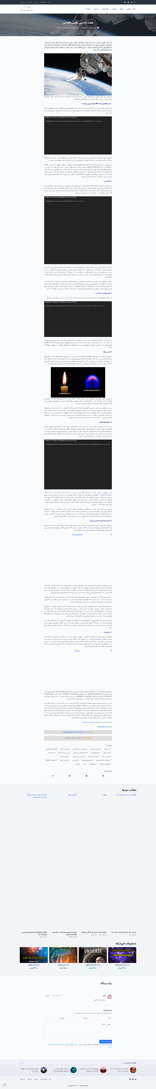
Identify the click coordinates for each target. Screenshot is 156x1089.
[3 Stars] (87, 738)
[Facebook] (131, 2)
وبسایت (62, 1018)
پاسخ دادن (47, 995)
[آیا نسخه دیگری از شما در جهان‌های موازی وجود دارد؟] (73, 1070)
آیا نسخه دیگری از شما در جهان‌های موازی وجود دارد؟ (61, 1070)
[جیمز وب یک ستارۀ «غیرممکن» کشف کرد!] (122, 861)
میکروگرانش (93, 764)
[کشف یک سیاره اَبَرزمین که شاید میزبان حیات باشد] (133, 1070)
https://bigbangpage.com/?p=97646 (73, 732)
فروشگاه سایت (43, 2)
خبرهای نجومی (75, 27)
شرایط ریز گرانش (64, 757)
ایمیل (85, 1018)
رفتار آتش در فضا (93, 757)
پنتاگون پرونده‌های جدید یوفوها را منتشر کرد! (30, 1070)
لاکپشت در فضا (64, 760)
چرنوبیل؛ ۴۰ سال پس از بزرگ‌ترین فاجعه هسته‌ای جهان (89, 1070)
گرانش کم (75, 760)
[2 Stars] (89, 738)
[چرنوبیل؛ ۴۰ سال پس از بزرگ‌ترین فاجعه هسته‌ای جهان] (103, 1070)
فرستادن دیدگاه (105, 1041)
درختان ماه (51, 753)
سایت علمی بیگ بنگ (27, 10)
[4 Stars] (85, 738)
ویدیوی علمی (66, 27)
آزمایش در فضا (64, 749)
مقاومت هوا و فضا (105, 764)
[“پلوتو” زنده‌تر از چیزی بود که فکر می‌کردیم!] (92, 861)
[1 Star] (91, 738)
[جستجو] (134, 2)
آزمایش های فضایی (51, 749)
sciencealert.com (102, 727)
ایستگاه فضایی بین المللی (80, 753)
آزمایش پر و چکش (95, 749)
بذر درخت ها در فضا (64, 753)
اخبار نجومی (107, 753)
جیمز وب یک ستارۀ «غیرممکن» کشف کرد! (124, 932)
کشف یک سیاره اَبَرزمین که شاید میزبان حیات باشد (119, 1070)
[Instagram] (124, 2)
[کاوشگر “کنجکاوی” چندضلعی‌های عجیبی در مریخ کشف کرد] (33, 861)
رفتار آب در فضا (106, 757)
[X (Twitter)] (128, 2)
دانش (129, 9)
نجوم (121, 9)
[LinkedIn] (69, 776)
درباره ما (36, 2)
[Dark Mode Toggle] (4, 1084)
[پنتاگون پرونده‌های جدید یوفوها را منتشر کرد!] (44, 1070)
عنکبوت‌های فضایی (87, 760)
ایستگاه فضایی (95, 753)
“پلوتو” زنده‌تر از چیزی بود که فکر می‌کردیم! (93, 932)
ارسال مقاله (23, 2)
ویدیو (96, 9)
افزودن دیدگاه (106, 1024)
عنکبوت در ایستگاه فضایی (103, 760)
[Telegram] (52, 776)
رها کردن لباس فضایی (78, 757)
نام (109, 1018)
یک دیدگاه (59, 27)
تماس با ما (30, 2)
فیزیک (114, 9)
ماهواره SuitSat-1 (51, 760)
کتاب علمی (105, 9)
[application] (78, 135)
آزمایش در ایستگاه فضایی (79, 749)
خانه (49, 2)
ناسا (84, 764)
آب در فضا (107, 749)
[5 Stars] (83, 738)
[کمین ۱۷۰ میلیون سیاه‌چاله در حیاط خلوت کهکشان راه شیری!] (63, 861)
